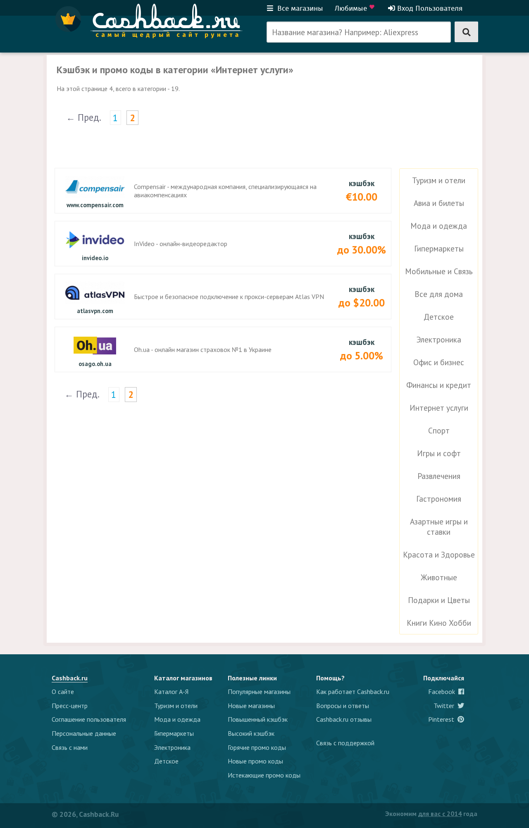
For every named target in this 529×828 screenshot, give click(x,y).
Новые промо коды (255, 761)
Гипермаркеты (439, 248)
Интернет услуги (439, 407)
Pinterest (443, 719)
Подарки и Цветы (439, 600)
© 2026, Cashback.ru (85, 814)
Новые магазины (251, 705)
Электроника (439, 339)
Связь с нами (70, 747)
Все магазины (299, 8)
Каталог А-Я (171, 691)
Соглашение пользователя (89, 719)
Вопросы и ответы (342, 705)
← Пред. (83, 117)
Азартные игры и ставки (439, 526)
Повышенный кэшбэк (258, 719)
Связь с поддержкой (345, 743)
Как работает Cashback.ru (352, 691)
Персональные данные (84, 733)
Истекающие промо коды (264, 775)
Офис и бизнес (438, 362)
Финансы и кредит (438, 385)
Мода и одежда (438, 225)
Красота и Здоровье (439, 554)
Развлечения (438, 476)
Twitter (446, 705)
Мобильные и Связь (439, 271)
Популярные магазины (259, 691)
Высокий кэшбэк (251, 733)
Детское (439, 316)
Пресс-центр (70, 705)
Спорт (439, 430)
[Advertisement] (399, 106)
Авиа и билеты (439, 203)
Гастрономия (438, 498)
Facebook (443, 691)
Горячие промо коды (257, 747)
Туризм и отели (438, 180)
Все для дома (439, 294)
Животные (439, 577)
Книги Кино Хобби (439, 622)
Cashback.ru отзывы (344, 719)
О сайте (63, 691)
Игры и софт (439, 453)
